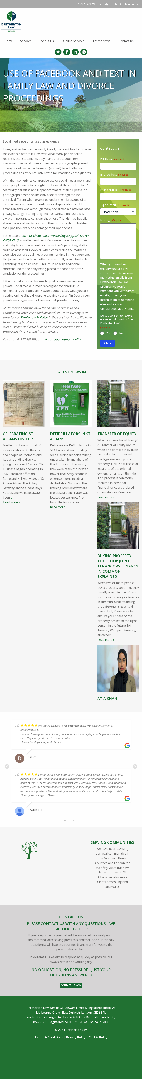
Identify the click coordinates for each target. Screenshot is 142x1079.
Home (8, 41)
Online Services (73, 41)
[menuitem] (9, 40)
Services (25, 41)
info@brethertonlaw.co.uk (119, 4)
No (121, 333)
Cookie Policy (98, 1037)
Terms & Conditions (49, 1037)
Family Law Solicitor (34, 317)
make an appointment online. (61, 339)
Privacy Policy (76, 1037)
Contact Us (126, 41)
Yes (108, 333)
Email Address (114, 174)
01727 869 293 (86, 4)
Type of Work (114, 205)
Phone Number (115, 189)
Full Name (112, 159)
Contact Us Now (71, 985)
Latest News (101, 41)
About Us (47, 41)
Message (111, 220)
